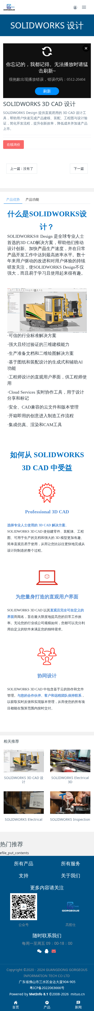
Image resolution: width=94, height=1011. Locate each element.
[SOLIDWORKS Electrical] (24, 802)
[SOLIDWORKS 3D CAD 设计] (24, 760)
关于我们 (70, 875)
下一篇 (79, 168)
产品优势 (13, 199)
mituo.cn (78, 994)
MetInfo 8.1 (38, 994)
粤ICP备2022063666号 (47, 987)
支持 (23, 875)
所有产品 (23, 863)
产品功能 (32, 199)
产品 (42, 248)
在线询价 (13, 144)
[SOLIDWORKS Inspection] (70, 802)
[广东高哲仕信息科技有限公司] (9, 7)
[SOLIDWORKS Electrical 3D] (70, 760)
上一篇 (21, 168)
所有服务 (70, 863)
